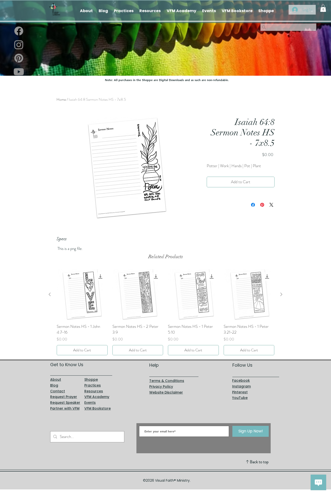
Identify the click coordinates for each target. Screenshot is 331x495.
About (55, 379)
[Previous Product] (50, 294)
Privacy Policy (161, 386)
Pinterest (240, 392)
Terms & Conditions (166, 380)
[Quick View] (82, 294)
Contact (57, 391)
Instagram (241, 386)
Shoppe (91, 379)
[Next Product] (281, 294)
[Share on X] (271, 205)
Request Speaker (65, 402)
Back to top (259, 462)
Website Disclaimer (166, 392)
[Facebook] (19, 31)
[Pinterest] (19, 58)
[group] (165, 312)
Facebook (241, 380)
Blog (54, 385)
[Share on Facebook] (253, 205)
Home (61, 99)
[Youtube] (19, 72)
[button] (323, 8)
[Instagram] (19, 44)
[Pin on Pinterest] (262, 205)
